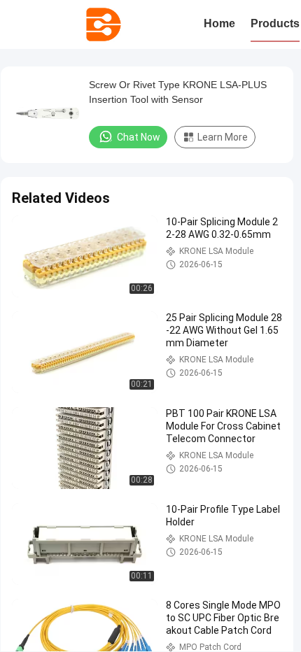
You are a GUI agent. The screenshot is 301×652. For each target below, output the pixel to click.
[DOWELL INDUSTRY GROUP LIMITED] (103, 24)
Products (275, 23)
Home (219, 23)
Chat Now (138, 137)
